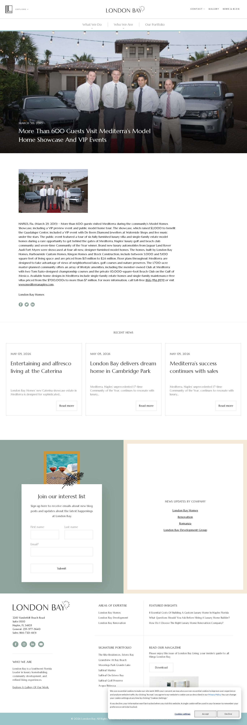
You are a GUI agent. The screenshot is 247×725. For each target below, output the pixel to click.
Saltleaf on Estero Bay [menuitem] (111, 675)
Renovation (185, 517)
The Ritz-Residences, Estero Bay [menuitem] (116, 654)
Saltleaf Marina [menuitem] (107, 670)
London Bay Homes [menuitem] (110, 612)
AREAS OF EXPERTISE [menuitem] (113, 605)
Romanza (185, 523)
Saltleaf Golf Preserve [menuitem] (111, 680)
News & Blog (231, 9)
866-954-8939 (155, 280)
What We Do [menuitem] (92, 24)
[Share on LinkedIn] (33, 304)
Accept (205, 714)
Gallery (213, 9)
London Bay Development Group (185, 530)
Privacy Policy (214, 694)
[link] (41, 605)
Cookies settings (182, 714)
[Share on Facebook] (21, 304)
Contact (196, 9)
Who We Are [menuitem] (123, 24)
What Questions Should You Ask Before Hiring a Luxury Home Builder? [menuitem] (189, 617)
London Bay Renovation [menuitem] (112, 623)
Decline (228, 714)
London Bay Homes (31, 294)
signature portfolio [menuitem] (115, 647)
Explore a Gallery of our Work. (31, 687)
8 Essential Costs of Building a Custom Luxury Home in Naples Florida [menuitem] (189, 612)
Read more (66, 405)
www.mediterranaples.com (36, 284)
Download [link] (161, 667)
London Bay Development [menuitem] (113, 617)
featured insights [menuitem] (163, 605)
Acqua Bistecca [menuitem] (107, 685)
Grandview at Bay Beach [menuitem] (112, 660)
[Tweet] (27, 304)
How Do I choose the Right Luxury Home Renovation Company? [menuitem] (186, 623)
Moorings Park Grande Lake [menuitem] (114, 665)
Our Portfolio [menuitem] (155, 24)
